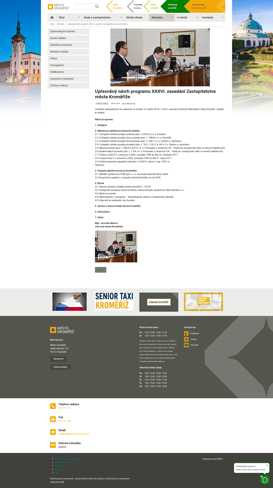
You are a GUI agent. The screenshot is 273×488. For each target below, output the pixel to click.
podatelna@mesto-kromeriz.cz (74, 434)
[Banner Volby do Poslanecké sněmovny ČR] (69, 302)
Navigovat (58, 358)
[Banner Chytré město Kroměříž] (203, 302)
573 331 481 (65, 421)
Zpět (100, 269)
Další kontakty (60, 367)
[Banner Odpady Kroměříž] (158, 302)
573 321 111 (65, 408)
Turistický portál (198, 6)
